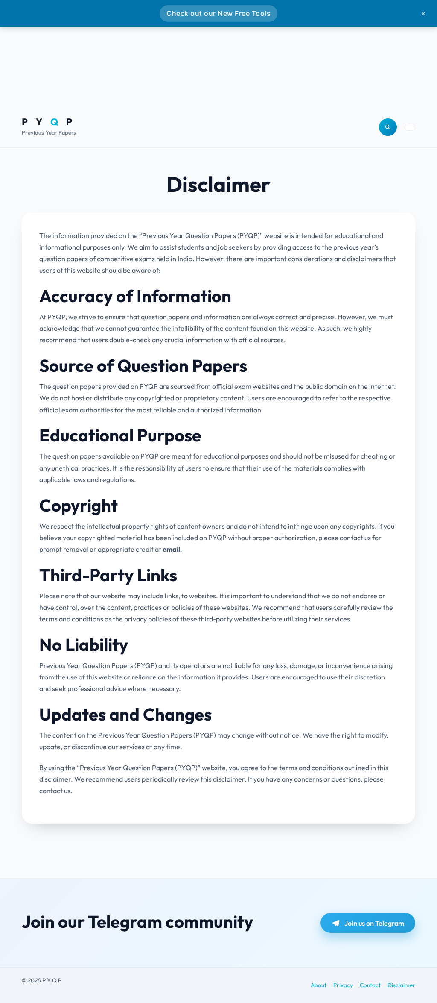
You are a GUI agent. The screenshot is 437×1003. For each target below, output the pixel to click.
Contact (370, 985)
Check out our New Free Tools (218, 13)
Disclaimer (401, 985)
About (318, 985)
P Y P (49, 122)
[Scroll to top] (413, 982)
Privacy (343, 985)
